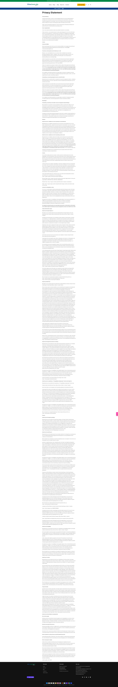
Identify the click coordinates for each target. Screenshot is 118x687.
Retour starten (45, 672)
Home (44, 666)
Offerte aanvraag (81, 4)
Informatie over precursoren (63, 671)
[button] (54, 4)
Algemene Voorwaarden (63, 666)
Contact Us (45, 671)
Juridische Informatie (62, 669)
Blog (43, 669)
